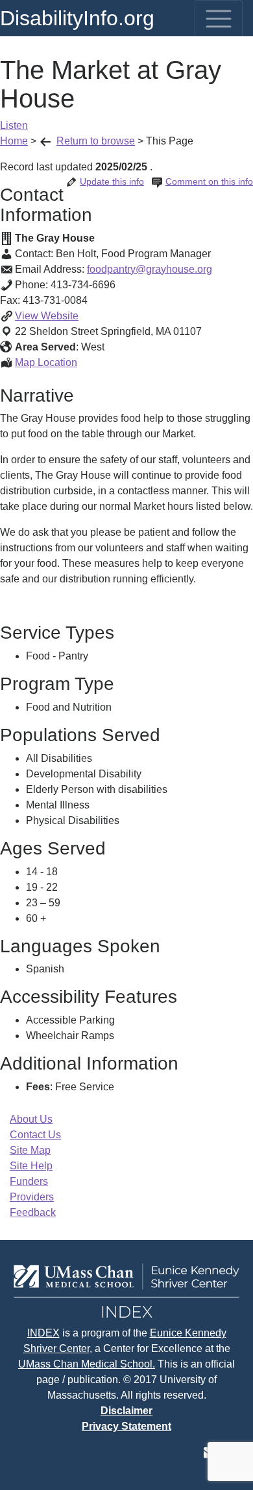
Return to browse (95, 140)
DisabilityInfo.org (77, 18)
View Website (46, 315)
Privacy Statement (126, 1426)
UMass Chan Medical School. (86, 1364)
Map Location (46, 362)
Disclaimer (126, 1410)
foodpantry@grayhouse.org (149, 269)
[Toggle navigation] (219, 19)
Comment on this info (209, 181)
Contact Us (35, 1134)
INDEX (43, 1332)
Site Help (31, 1165)
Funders (29, 1181)
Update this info (112, 181)
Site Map (30, 1150)
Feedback (33, 1212)
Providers (32, 1196)
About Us (31, 1119)
